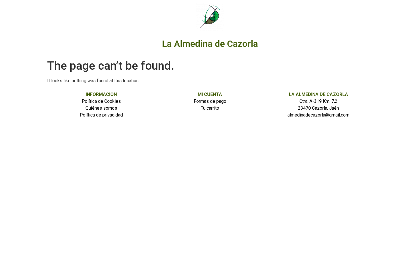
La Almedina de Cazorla (210, 43)
